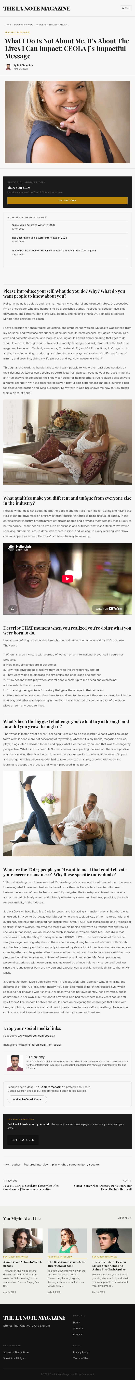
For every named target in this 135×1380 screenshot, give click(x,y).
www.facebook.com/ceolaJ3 (36, 1035)
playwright (59, 1164)
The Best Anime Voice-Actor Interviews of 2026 (39, 237)
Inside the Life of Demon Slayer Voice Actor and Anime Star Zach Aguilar (54, 250)
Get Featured (23, 1140)
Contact (77, 1334)
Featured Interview (23, 24)
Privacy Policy (81, 1352)
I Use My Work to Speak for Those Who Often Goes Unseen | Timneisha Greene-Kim (31, 1187)
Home (8, 24)
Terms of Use (81, 1358)
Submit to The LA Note (16, 1352)
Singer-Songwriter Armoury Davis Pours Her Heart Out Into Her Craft (103, 1187)
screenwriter (77, 1164)
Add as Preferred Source (27, 1099)
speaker (94, 1164)
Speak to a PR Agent (14, 1358)
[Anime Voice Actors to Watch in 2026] (23, 1240)
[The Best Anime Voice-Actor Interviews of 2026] (67, 1240)
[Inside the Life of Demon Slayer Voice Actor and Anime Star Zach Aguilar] (112, 1240)
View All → (125, 1218)
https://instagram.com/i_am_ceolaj (39, 1044)
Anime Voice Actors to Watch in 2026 (33, 225)
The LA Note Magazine (36, 8)
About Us (78, 1328)
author (16, 1164)
